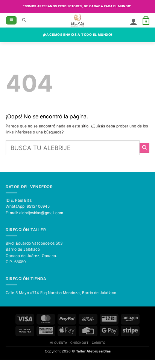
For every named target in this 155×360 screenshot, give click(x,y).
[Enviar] (144, 148)
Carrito (99, 343)
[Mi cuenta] (133, 21)
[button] (11, 20)
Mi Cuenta (58, 343)
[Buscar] (24, 20)
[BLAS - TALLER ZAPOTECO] (77, 20)
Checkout (79, 343)
